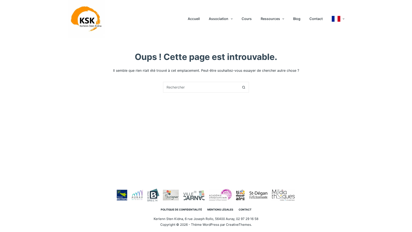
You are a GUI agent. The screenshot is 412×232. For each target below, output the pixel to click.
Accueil (194, 19)
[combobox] (200, 87)
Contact (316, 19)
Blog (296, 19)
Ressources (270, 19)
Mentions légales (220, 209)
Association (218, 19)
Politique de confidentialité (181, 209)
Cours (247, 19)
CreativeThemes (238, 225)
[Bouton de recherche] (243, 87)
